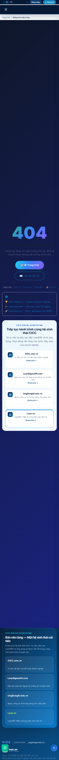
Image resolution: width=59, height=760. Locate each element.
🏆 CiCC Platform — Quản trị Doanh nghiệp (27, 301)
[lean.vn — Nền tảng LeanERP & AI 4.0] (29, 750)
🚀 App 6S (51, 287)
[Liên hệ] (53, 747)
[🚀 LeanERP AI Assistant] (5, 747)
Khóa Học (27, 287)
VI (7, 2)
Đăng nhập (36, 2)
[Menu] (6, 9)
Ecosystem (39, 287)
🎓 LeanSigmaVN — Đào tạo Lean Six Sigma (28, 306)
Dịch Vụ (17, 287)
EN (11, 2)
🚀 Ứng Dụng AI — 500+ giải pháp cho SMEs (28, 311)
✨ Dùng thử (49, 2)
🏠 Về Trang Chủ (29, 265)
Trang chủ (6, 17)
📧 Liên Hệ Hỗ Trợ (30, 275)
